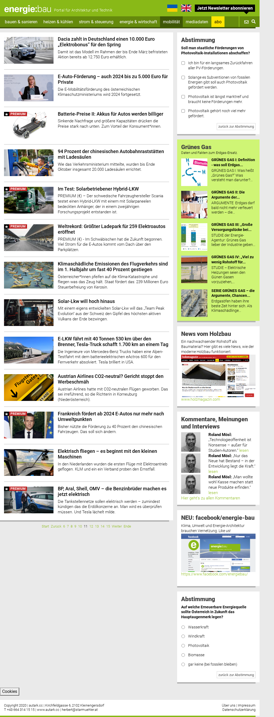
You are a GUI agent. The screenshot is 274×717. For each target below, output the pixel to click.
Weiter (117, 526)
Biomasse (196, 655)
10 (80, 526)
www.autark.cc (48, 710)
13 (97, 526)
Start (45, 526)
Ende (127, 526)
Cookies (9, 691)
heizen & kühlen (58, 21)
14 (102, 526)
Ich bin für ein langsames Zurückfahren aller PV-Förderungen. (220, 65)
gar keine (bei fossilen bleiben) (212, 664)
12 (91, 526)
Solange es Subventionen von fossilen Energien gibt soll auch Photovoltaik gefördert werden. (219, 82)
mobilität (171, 21)
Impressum (247, 705)
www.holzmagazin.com (200, 399)
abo (218, 21)
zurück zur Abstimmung (236, 126)
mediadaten (197, 21)
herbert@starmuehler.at (80, 710)
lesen (244, 450)
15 (108, 526)
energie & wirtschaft (138, 21)
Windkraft (196, 636)
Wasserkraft (198, 627)
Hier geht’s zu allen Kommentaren (210, 498)
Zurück (56, 526)
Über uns (228, 705)
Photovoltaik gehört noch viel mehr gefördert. (217, 113)
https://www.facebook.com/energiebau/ (214, 574)
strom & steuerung (96, 21)
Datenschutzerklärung (239, 710)
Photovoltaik (198, 645)
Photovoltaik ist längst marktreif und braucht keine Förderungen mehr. (218, 99)
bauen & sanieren (21, 21)
